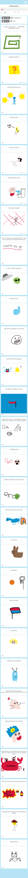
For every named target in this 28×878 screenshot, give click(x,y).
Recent (7, 21)
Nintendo (24, 82)
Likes (14, 21)
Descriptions (17, 18)
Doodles (7, 18)
